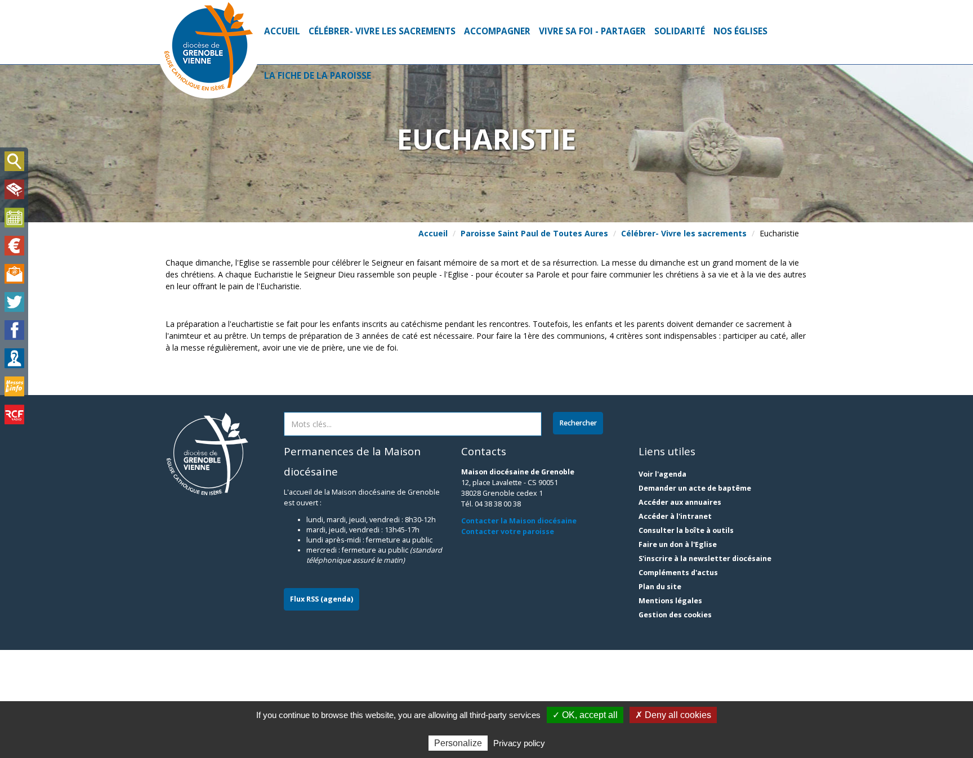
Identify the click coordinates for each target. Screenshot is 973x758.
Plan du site (660, 586)
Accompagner (497, 31)
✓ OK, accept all (585, 715)
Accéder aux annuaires (680, 502)
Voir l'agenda (662, 474)
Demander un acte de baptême (695, 488)
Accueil (282, 31)
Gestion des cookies (675, 615)
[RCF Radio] (14, 415)
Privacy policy (519, 743)
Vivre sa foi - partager (592, 31)
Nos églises (740, 31)
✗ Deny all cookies (673, 715)
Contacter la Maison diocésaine (519, 521)
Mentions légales (670, 600)
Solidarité (679, 31)
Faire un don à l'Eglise (678, 544)
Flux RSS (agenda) (321, 599)
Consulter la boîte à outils (686, 530)
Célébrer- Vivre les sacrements (382, 31)
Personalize (458, 743)
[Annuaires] (14, 358)
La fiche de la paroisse (317, 76)
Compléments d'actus (678, 572)
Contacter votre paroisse (507, 531)
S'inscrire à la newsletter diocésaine (705, 558)
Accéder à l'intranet (675, 516)
